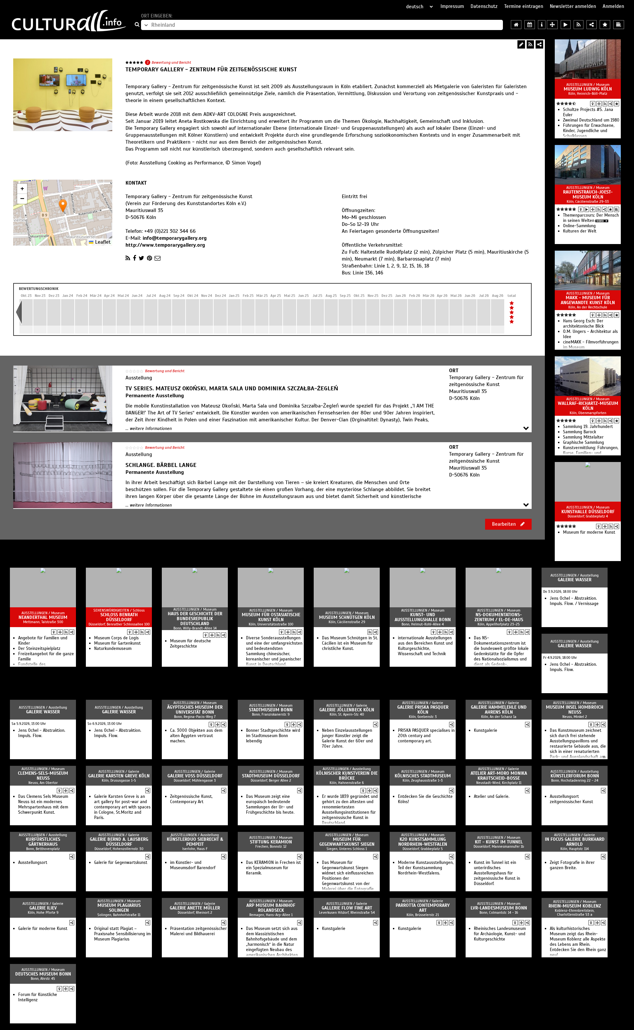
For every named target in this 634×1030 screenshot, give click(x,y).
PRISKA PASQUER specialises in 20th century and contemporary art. (426, 736)
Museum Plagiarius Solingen (119, 908)
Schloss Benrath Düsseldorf (119, 617)
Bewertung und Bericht (171, 62)
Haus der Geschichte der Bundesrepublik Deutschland (195, 618)
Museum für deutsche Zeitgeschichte (190, 643)
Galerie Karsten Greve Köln (119, 775)
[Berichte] (616, 209)
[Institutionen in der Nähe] (599, 103)
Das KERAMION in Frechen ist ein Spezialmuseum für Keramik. (273, 868)
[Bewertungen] (616, 103)
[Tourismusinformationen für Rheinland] (542, 24)
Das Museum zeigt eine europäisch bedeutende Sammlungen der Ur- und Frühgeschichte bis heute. (270, 804)
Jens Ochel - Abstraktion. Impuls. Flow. (573, 667)
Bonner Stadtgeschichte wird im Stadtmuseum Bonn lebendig (273, 736)
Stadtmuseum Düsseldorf (271, 775)
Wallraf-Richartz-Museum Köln (588, 406)
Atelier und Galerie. (492, 796)
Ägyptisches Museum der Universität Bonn (195, 710)
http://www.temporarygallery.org (165, 245)
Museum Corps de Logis (116, 638)
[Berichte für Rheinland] (618, 24)
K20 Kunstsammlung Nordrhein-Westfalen (422, 842)
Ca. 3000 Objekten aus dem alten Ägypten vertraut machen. (196, 736)
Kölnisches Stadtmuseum (423, 775)
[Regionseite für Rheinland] (516, 24)
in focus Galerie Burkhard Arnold (575, 842)
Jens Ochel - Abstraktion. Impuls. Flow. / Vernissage (574, 601)
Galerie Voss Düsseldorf (195, 775)
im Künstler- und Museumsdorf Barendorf (192, 865)
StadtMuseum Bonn (271, 709)
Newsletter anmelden (573, 6)
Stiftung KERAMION (271, 841)
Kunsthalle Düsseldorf (588, 511)
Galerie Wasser (574, 579)
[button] (63, 206)
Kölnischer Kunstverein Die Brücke (346, 776)
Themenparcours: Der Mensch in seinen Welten (591, 218)
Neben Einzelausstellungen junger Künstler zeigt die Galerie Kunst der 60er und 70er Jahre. (347, 738)
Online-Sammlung (579, 226)
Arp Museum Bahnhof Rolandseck (270, 908)
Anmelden (613, 6)
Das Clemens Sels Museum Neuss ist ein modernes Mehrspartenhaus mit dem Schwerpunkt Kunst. (43, 804)
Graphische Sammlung (583, 442)
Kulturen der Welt (579, 231)
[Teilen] (539, 44)
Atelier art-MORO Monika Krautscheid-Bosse (499, 776)
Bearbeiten (504, 524)
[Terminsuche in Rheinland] (529, 24)
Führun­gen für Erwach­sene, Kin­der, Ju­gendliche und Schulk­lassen (589, 131)
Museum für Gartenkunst (117, 643)
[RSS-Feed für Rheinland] (578, 24)
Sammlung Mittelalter (583, 437)
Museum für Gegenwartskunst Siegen (346, 842)
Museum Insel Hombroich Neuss (574, 710)
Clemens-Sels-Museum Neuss (43, 776)
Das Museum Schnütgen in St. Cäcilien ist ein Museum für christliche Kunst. (350, 643)
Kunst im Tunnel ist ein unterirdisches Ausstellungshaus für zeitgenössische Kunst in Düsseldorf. (497, 873)
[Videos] (586, 209)
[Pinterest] (149, 258)
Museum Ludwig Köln (588, 89)
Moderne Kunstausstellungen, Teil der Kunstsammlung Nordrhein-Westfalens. (426, 868)
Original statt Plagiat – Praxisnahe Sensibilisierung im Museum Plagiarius (122, 934)
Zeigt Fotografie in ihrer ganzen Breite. (572, 865)
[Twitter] (141, 258)
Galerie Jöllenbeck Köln (346, 709)
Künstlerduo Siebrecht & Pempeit (195, 842)
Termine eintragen (523, 6)
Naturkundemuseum (112, 648)
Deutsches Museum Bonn (43, 974)
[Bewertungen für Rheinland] (605, 24)
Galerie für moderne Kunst (42, 928)
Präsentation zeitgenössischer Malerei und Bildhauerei (198, 931)
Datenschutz (484, 6)
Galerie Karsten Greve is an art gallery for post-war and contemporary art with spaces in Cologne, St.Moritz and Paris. (122, 807)
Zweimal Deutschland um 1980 (591, 120)
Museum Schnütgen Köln (347, 617)
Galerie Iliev (43, 908)
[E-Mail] (157, 258)
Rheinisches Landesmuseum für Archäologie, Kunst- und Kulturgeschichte (500, 934)
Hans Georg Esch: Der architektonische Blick (583, 323)
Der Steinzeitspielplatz (39, 648)
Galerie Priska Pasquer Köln (422, 710)
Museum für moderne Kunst (589, 532)
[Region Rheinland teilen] (591, 24)
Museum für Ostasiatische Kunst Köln (271, 617)
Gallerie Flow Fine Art (347, 908)
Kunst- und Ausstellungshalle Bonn (423, 617)
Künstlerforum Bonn (574, 775)
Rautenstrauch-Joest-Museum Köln (588, 194)
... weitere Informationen (148, 428)
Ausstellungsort (32, 862)
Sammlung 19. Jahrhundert (588, 426)
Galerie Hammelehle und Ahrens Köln (499, 710)
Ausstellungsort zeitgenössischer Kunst (571, 799)
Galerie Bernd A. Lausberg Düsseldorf (119, 842)
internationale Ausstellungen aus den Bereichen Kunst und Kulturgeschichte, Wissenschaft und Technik (425, 646)
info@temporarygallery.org (175, 238)
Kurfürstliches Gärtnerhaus (43, 842)
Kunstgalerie (485, 730)
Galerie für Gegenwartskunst (120, 862)
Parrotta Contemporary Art (423, 908)
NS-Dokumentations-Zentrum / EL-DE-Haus (499, 617)
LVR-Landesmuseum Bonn (499, 908)
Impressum (452, 6)
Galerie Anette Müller (195, 908)
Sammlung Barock (579, 432)
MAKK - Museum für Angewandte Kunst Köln (588, 300)
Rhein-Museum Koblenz (574, 906)
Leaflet (102, 242)
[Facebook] (134, 258)
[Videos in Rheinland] (566, 24)
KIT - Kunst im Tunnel (499, 841)
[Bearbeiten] (521, 44)
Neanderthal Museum (42, 617)
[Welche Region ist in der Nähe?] (552, 24)
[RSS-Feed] (530, 44)
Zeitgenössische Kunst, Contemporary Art (191, 799)
